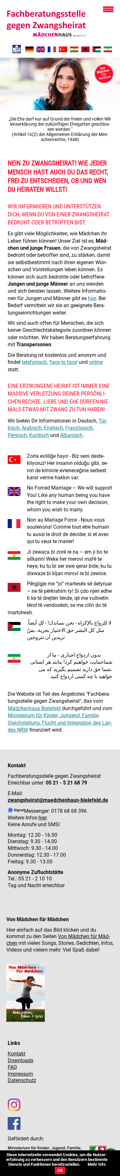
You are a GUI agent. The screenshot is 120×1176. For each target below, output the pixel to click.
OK (60, 1170)
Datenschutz (22, 1080)
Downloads (20, 1060)
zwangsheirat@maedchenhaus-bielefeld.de (58, 800)
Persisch (17, 435)
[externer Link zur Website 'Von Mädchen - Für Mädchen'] (25, 1020)
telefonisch (34, 362)
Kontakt (16, 1054)
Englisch (53, 428)
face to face (63, 362)
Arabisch (32, 428)
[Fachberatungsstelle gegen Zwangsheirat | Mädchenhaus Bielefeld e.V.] (40, 50)
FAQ (12, 1067)
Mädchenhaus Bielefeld (34, 708)
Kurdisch (39, 435)
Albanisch (71, 435)
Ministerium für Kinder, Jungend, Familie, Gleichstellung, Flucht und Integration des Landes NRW (60, 722)
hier (92, 298)
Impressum (20, 1074)
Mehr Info (97, 1164)
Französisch (79, 428)
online (96, 362)
